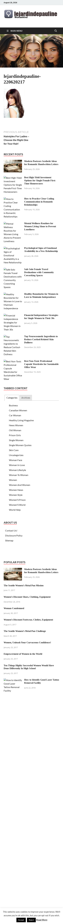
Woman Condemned (14, 608)
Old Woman (15, 430)
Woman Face (15, 460)
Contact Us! (11, 530)
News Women (16, 425)
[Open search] (55, 30)
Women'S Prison (17, 499)
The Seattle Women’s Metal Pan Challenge (25, 631)
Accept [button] (21, 920)
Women (13, 480)
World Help (15, 509)
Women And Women (19, 484)
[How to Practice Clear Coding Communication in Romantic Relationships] (13, 199)
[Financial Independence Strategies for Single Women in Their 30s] (13, 315)
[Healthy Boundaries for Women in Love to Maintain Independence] (13, 294)
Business (13, 405)
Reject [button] (31, 920)
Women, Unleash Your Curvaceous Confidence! (27, 642)
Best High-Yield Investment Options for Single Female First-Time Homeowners (40, 180)
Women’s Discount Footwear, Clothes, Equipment (28, 619)
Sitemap (9, 540)
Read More (41, 920)
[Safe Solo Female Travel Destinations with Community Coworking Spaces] (13, 269)
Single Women (16, 440)
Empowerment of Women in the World (23, 654)
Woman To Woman (18, 475)
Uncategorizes (16, 455)
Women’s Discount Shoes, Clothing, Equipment (27, 597)
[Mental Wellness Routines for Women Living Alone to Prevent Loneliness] (13, 223)
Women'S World (17, 504)
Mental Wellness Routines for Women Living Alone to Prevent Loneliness (40, 226)
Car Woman (15, 415)
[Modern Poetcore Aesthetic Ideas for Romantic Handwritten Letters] (13, 161)
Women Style (15, 494)
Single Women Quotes (20, 445)
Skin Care (13, 450)
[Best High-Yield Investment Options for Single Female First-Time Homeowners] (13, 177)
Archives (25, 397)
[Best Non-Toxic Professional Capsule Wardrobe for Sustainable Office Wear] (13, 361)
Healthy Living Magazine (21, 420)
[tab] (12, 398)
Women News (16, 489)
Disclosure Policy (13, 535)
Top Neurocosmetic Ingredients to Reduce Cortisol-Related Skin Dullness (41, 339)
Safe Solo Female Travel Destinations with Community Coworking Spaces (39, 272)
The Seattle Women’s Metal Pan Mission (24, 585)
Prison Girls (15, 435)
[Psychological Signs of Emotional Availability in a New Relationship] (13, 248)
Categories (11, 397)
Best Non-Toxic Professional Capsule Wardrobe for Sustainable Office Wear (41, 364)
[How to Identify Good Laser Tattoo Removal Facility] (13, 680)
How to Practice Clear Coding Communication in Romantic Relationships (39, 201)
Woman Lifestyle (17, 470)
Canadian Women (18, 410)
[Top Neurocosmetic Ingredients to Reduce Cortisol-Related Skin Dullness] (13, 336)
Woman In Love (17, 465)
